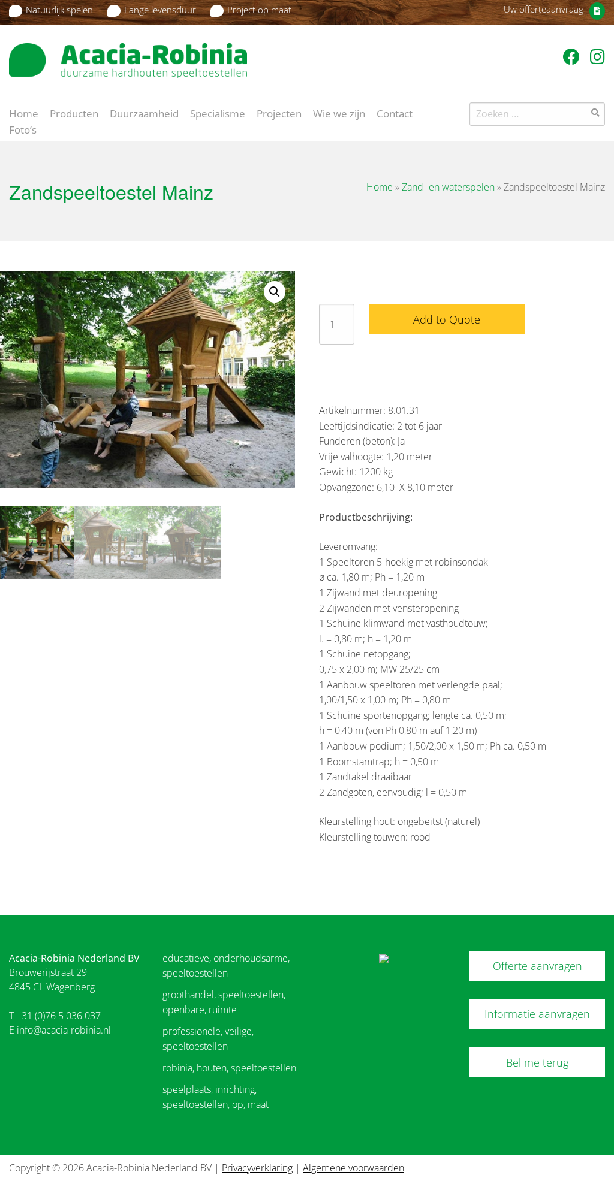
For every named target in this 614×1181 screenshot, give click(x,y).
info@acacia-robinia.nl (64, 1030)
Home (23, 113)
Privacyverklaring (257, 1167)
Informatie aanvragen (537, 1014)
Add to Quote (446, 319)
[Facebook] (573, 56)
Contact (395, 113)
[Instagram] (597, 56)
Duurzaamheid (144, 113)
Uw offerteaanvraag (543, 9)
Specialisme (217, 113)
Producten (74, 113)
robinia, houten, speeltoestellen (229, 1067)
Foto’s (23, 129)
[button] (274, 292)
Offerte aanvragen (537, 966)
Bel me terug (537, 1062)
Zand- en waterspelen (448, 187)
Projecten (279, 113)
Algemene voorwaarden (353, 1167)
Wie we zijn (339, 113)
